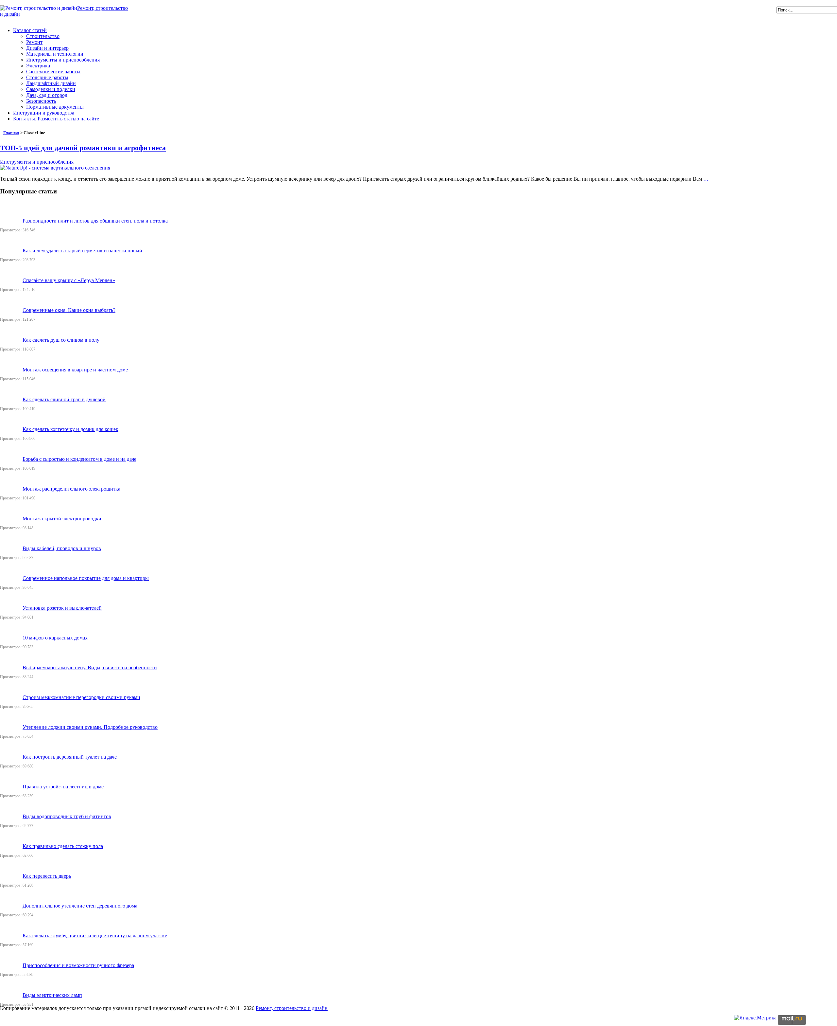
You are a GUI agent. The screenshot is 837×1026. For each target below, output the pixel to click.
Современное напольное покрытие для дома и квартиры (86, 578)
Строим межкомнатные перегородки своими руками (81, 697)
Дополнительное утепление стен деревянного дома (80, 906)
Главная (11, 132)
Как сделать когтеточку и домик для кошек (70, 429)
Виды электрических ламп (52, 995)
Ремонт (34, 42)
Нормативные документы (55, 107)
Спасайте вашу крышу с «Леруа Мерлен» (69, 280)
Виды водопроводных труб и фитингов (67, 816)
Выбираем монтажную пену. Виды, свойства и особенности (90, 667)
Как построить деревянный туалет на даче (70, 757)
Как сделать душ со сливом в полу (61, 340)
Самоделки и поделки (50, 89)
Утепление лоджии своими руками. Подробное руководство (90, 727)
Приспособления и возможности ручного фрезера (78, 965)
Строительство (43, 36)
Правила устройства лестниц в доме (63, 786)
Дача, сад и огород (46, 95)
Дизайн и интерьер (47, 48)
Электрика (38, 65)
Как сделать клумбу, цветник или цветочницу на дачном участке (95, 935)
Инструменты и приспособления (63, 60)
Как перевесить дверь (47, 876)
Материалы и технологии (54, 54)
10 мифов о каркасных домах (55, 637)
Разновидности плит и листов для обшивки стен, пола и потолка (95, 221)
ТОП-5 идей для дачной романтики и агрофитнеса (83, 148)
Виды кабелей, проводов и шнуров (62, 548)
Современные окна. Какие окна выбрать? (69, 310)
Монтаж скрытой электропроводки (62, 518)
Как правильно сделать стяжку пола (63, 846)
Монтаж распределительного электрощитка (71, 489)
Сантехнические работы (53, 71)
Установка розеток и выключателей (62, 608)
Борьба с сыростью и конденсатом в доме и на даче (79, 459)
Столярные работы (47, 77)
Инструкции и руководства (43, 113)
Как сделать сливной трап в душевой (64, 399)
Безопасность (41, 101)
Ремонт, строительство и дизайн (292, 1008)
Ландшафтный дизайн (51, 83)
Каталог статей (30, 30)
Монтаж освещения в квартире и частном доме (75, 369)
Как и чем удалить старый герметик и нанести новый (82, 250)
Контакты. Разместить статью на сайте (56, 118)
